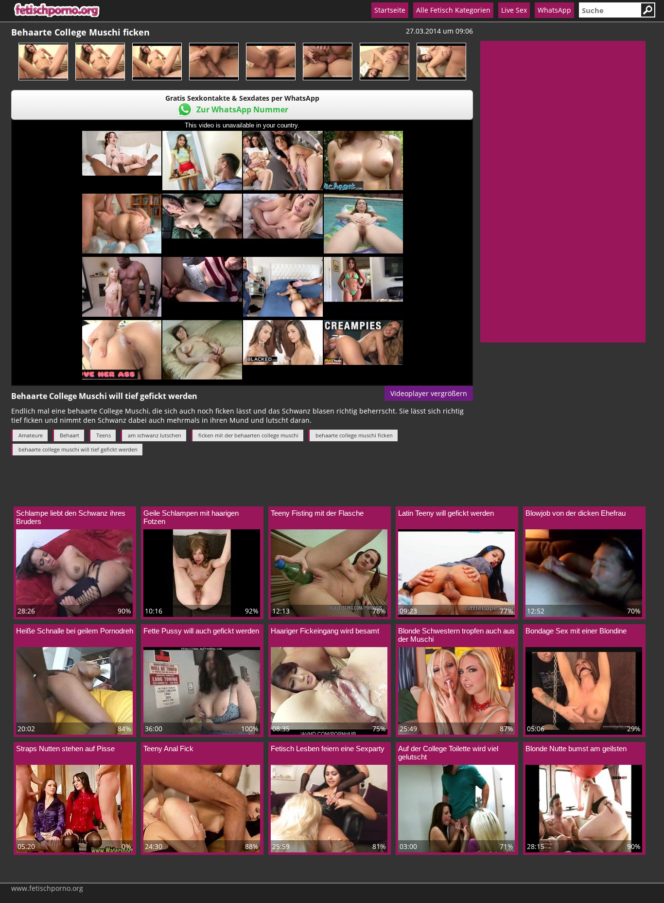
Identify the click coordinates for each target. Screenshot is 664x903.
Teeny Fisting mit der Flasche (317, 513)
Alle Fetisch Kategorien (453, 10)
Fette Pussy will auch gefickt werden (201, 631)
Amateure (30, 435)
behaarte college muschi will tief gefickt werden (78, 449)
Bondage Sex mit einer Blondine (576, 631)
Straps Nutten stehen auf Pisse (65, 748)
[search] (609, 10)
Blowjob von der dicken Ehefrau (575, 513)
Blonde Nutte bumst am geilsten (576, 748)
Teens (103, 435)
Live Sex (514, 10)
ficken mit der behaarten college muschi (248, 435)
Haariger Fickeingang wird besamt (325, 631)
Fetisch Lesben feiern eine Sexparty (327, 748)
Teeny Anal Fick (168, 748)
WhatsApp (554, 10)
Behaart (69, 435)
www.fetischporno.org (47, 888)
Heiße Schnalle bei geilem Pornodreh (74, 631)
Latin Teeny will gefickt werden (446, 513)
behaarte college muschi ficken (354, 435)
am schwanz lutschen (154, 435)
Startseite (389, 10)
